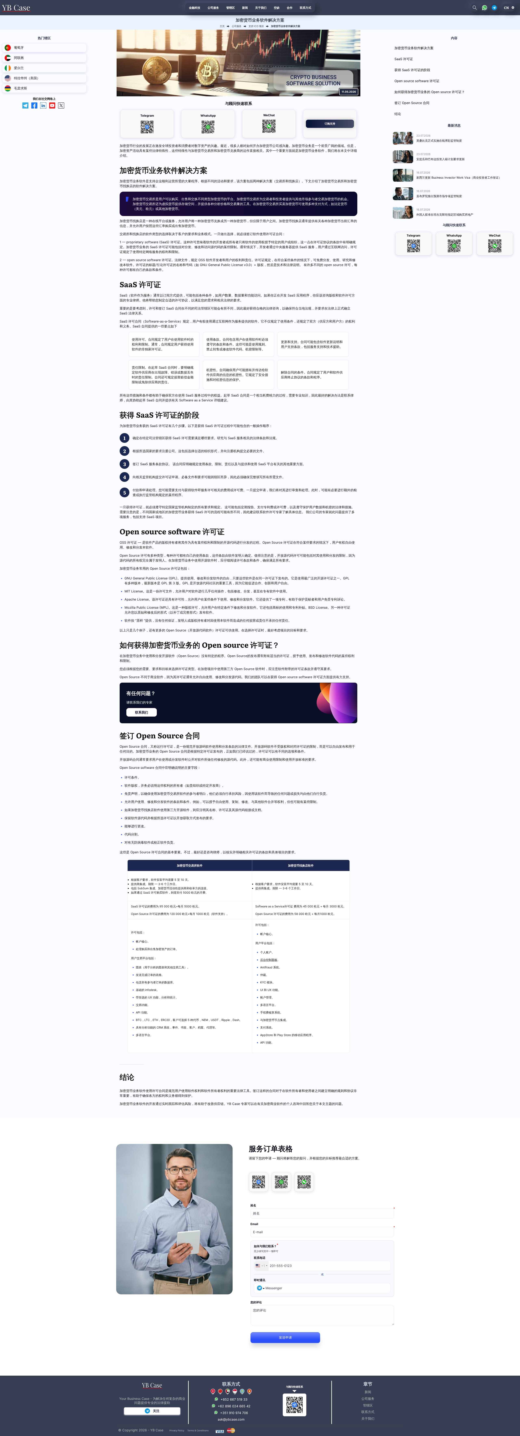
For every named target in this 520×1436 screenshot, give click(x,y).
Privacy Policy (176, 1430)
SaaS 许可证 (403, 59)
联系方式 (305, 7)
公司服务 (213, 7)
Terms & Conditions (198, 1430)
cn (506, 7)
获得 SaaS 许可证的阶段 (412, 70)
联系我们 (141, 712)
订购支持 (330, 123)
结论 (397, 114)
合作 (289, 7)
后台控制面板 (268, 959)
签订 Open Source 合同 (411, 103)
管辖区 (230, 7)
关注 (156, 1411)
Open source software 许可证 (416, 81)
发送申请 (285, 1337)
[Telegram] (258, 1182)
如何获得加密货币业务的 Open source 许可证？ (429, 92)
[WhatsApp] (281, 1182)
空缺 (277, 7)
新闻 (245, 7)
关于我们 (260, 7)
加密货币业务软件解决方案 (413, 48)
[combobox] (261, 1266)
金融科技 (194, 7)
